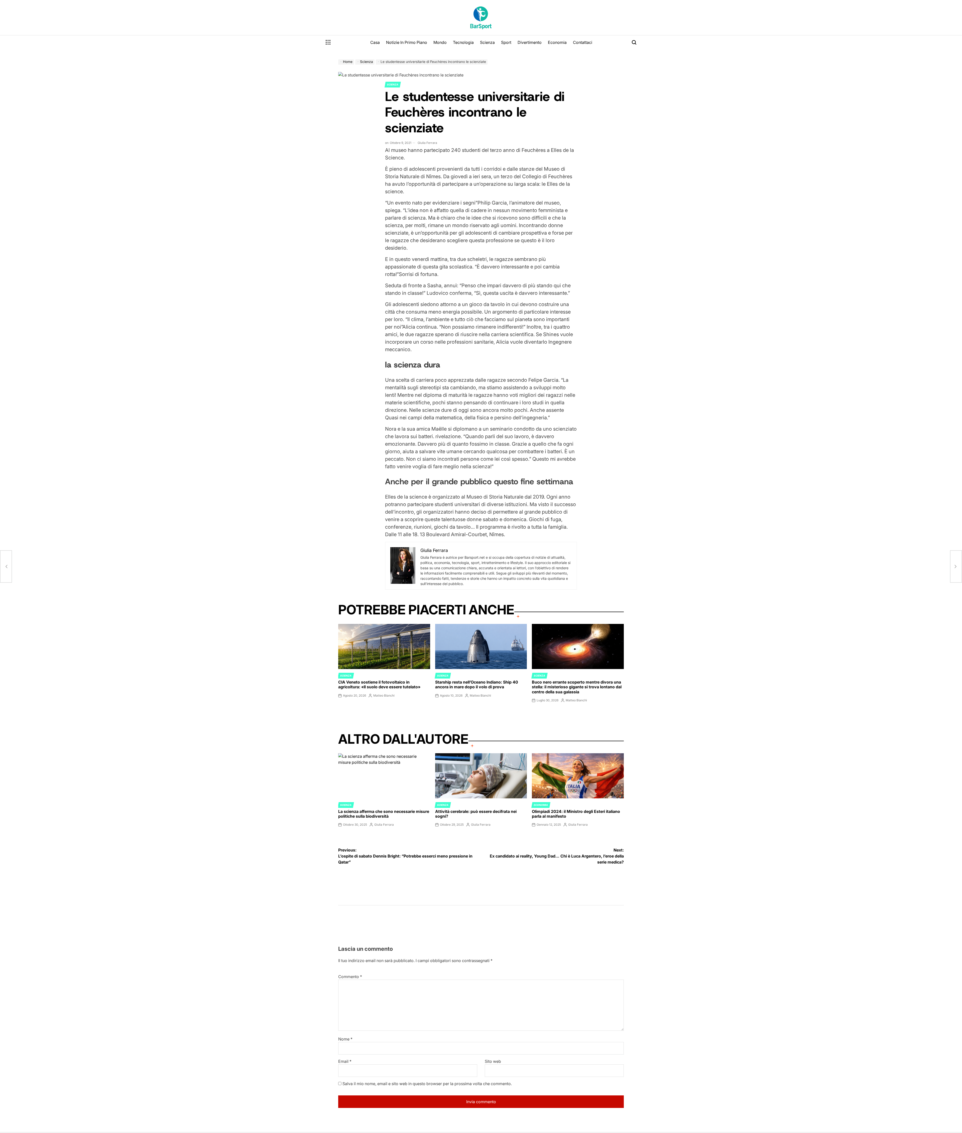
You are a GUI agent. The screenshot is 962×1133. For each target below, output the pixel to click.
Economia (557, 42)
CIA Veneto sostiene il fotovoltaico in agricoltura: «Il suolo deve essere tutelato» (379, 684)
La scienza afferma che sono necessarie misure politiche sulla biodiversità (383, 814)
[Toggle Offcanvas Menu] (328, 42)
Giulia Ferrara (427, 143)
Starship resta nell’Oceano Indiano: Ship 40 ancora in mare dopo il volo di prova (476, 684)
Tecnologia (463, 42)
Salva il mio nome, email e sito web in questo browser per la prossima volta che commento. (427, 1083)
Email (344, 1061)
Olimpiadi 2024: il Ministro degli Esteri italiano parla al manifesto (576, 814)
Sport (506, 42)
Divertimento (530, 42)
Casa (375, 42)
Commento (350, 976)
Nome (345, 1039)
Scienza (487, 42)
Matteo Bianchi (384, 695)
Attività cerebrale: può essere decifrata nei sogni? (476, 814)
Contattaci (582, 42)
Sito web (493, 1061)
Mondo (440, 42)
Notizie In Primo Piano (406, 42)
